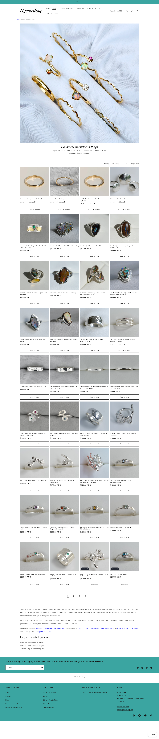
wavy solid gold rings (44, 628)
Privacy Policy (48, 704)
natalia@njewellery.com (125, 710)
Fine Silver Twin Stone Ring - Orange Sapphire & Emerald (62, 528)
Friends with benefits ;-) (13, 707)
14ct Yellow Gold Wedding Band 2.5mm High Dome (93, 200)
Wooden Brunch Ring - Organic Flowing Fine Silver (123, 434)
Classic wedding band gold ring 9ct (31, 199)
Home (17, 19)
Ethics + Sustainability (50, 700)
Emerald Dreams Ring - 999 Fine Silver (32, 574)
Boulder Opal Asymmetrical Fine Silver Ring (64, 246)
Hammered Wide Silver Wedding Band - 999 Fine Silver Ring (64, 387)
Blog (7, 700)
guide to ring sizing (46, 631)
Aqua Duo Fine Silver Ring (118, 574)
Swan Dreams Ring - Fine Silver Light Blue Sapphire (64, 434)
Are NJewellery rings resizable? (32, 642)
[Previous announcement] (20, 2)
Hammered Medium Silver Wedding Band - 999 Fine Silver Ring (94, 387)
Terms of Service (48, 707)
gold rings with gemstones (89, 628)
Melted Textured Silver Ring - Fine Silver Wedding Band (93, 434)
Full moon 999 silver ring (118, 199)
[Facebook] (133, 715)
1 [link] (67, 596)
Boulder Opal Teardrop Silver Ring (91, 246)
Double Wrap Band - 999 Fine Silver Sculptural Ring (91, 340)
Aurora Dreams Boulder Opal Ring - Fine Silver (33, 340)
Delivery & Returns (49, 692)
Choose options (35, 209)
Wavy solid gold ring (57, 199)
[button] (55, 8)
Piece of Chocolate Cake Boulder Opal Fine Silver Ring (64, 340)
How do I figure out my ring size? (32, 649)
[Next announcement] (138, 2)
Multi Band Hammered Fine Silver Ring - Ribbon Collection (123, 340)
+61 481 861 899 (123, 706)
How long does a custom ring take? (33, 645)
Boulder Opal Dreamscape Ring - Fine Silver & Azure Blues (124, 246)
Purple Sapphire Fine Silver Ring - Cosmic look (33, 528)
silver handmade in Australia (127, 628)
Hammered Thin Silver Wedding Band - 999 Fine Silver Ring (124, 387)
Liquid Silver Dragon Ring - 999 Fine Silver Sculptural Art (94, 575)
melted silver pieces (107, 628)
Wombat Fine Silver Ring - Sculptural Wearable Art (62, 481)
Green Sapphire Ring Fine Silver (120, 527)
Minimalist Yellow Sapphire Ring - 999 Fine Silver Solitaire (94, 528)
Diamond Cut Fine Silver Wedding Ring (33, 386)
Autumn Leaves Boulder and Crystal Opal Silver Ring (33, 293)
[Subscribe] (41, 667)
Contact (7, 696)
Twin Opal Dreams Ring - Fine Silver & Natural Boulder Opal (92, 293)
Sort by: (106, 163)
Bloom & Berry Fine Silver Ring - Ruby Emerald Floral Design (33, 434)
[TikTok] (151, 715)
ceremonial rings (59, 628)
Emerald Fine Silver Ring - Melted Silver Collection (63, 575)
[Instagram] (139, 715)
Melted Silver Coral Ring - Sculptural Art (33, 480)
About (7, 692)
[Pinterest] (145, 715)
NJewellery (82, 677)
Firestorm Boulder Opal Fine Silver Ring (63, 292)
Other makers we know (13, 704)
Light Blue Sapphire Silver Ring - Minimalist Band (121, 481)
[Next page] (91, 596)
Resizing (45, 696)
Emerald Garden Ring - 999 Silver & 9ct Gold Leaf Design (33, 246)
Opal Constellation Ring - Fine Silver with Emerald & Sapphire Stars (123, 293)
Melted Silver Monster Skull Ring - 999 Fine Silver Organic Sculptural (94, 481)
